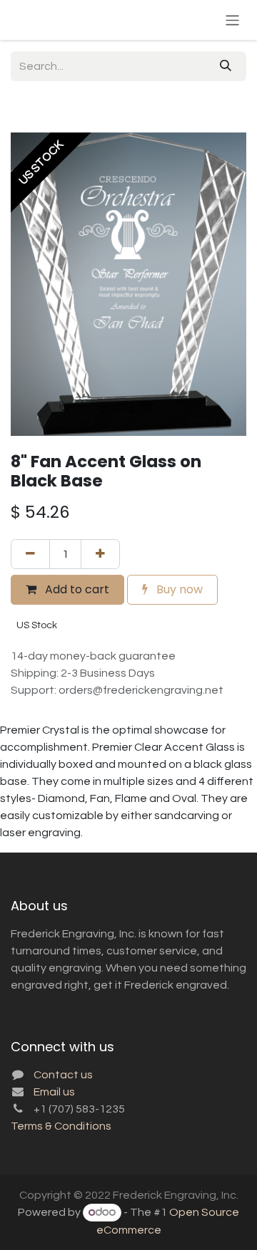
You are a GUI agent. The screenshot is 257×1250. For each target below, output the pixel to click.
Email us (54, 1092)
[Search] (225, 66)
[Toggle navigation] (232, 19)
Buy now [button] (178, 589)
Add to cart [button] (75, 589)
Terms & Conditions (61, 1126)
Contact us (63, 1074)
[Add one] (100, 554)
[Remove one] (30, 554)
